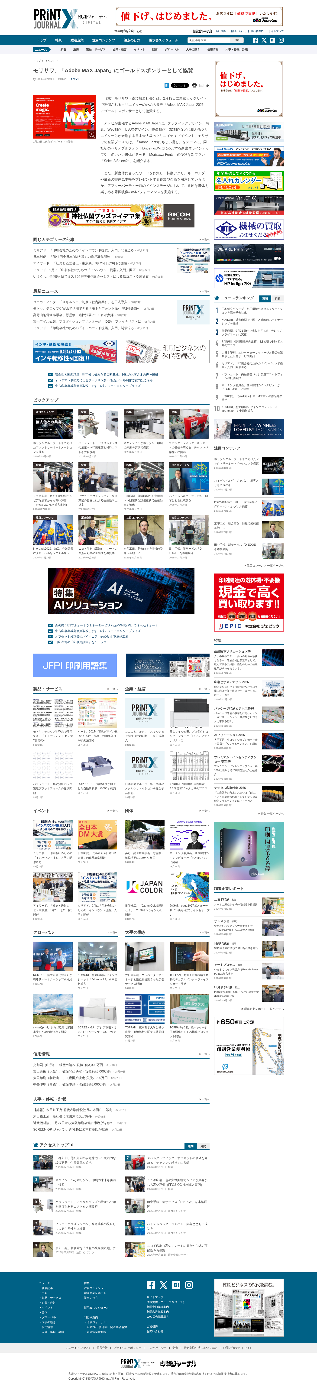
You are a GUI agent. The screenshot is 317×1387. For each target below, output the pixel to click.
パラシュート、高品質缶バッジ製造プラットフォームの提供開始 (252, 376)
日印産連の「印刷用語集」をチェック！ (82, 642)
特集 (58, 40)
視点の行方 (132, 40)
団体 (155, 49)
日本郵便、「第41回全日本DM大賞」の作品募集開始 (252, 398)
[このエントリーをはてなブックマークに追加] (167, 84)
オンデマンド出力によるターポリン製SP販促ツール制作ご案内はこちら (104, 380)
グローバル (172, 49)
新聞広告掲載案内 (158, 1311)
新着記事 (47, 1288)
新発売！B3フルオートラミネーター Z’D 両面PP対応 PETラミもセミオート (106, 625)
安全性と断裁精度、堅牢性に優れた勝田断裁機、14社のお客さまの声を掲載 (106, 374)
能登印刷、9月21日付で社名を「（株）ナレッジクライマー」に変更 (252, 332)
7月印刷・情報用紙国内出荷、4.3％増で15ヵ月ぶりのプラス (252, 343)
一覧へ (206, 239)
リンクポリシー (157, 1347)
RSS (248, 1347)
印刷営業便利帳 (96, 1332)
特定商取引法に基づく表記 (200, 1347)
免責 (175, 1347)
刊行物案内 (257, 31)
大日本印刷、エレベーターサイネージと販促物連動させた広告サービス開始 (252, 354)
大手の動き (193, 49)
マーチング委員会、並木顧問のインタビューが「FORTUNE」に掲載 (251, 387)
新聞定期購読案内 (158, 1307)
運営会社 (102, 1347)
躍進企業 (77, 40)
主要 (76, 49)
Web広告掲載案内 (158, 1316)
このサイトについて (78, 1347)
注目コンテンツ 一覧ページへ (265, 565)
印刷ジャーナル (96, 1322)
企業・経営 (120, 49)
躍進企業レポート (95, 1293)
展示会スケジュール (163, 40)
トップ (41, 40)
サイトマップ (276, 31)
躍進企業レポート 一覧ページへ (264, 1009)
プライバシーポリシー (127, 1347)
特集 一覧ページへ (272, 813)
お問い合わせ (238, 31)
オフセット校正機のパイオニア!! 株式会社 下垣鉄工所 (91, 636)
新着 (63, 49)
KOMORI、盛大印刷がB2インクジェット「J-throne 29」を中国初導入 (250, 408)
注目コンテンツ (103, 40)
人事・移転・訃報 (237, 49)
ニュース (44, 1283)
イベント (139, 49)
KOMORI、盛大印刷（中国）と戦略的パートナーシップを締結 (252, 321)
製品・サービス (96, 49)
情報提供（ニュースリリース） (166, 1302)
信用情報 (212, 49)
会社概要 (221, 31)
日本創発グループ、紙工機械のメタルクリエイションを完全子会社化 (252, 310)
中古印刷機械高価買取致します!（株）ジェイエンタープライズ (98, 386)
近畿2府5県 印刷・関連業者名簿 (107, 1327)
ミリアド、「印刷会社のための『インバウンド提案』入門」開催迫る (252, 365)
